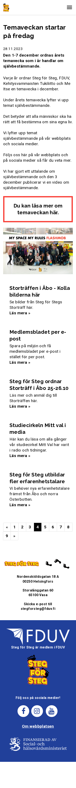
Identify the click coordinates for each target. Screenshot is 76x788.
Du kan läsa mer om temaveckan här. (38, 209)
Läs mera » (20, 313)
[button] (69, 7)
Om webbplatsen (38, 726)
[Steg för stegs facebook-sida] (23, 711)
